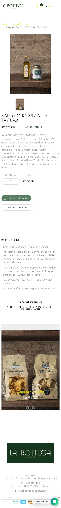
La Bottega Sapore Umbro (17, 478)
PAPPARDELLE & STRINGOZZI (30, 392)
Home (4, 24)
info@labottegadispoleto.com (30, 490)
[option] (30, 64)
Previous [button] (28, 408)
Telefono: (16, 486)
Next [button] (33, 408)
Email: (46, 486)
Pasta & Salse (21, 24)
